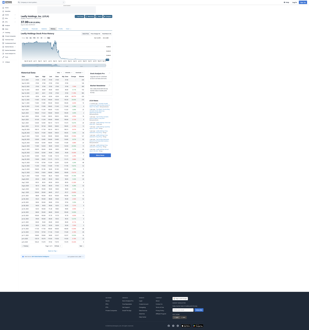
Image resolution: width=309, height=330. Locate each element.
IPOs (107, 304)
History (53, 29)
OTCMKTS (23, 18)
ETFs (107, 307)
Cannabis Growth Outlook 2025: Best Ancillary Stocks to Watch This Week (99, 105)
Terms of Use (160, 307)
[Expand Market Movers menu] (15, 47)
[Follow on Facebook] (168, 326)
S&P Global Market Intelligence (40, 256)
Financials (35, 29)
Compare (108, 16)
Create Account (143, 304)
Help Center (142, 317)
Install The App (126, 310)
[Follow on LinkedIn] (177, 326)
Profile (61, 29)
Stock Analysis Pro (127, 301)
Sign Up (303, 2)
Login (140, 301)
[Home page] (7, 2)
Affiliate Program (161, 314)
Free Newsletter (127, 304)
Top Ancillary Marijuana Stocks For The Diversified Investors (99, 140)
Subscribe (199, 310)
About (157, 301)
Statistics (44, 29)
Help (287, 2)
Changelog (142, 307)
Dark (184, 317)
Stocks (108, 301)
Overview (25, 29)
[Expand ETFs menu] (15, 22)
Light (177, 317)
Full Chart (80, 16)
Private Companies (111, 310)
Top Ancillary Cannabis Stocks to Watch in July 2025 (98, 117)
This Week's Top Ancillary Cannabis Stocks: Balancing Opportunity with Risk (99, 111)
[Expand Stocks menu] (15, 15)
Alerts (100, 16)
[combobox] (41, 2)
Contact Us (159, 304)
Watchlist (91, 16)
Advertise (142, 314)
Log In (294, 2)
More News (100, 155)
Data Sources (143, 310)
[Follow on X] (173, 326)
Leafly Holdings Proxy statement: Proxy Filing (98, 131)
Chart (68, 29)
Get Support (126, 307)
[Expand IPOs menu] (15, 18)
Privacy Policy (160, 310)
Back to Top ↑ (52, 251)
